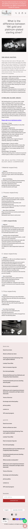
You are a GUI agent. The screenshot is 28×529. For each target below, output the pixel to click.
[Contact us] (25, 521)
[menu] (25, 13)
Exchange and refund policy (10, 401)
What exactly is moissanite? (10, 386)
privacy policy (7, 405)
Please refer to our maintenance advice (11, 120)
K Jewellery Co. (11, 524)
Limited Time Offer (8, 363)
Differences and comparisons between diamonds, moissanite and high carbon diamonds (13, 392)
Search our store (7, 350)
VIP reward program (8, 413)
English (6, 510)
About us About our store (10, 354)
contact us (6, 409)
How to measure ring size (10, 367)
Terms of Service (7, 397)
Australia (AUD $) (18, 510)
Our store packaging (8, 371)
